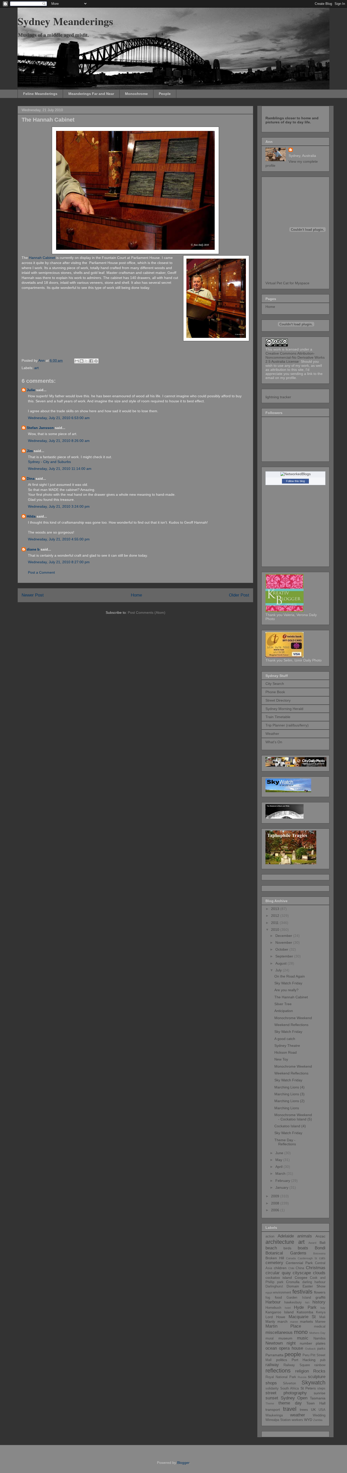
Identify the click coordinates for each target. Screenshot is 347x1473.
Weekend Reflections (291, 1025)
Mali (322, 1317)
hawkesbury (293, 1302)
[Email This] (76, 360)
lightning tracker (278, 397)
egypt (268, 1292)
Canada (291, 1258)
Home (136, 595)
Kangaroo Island (279, 1312)
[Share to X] (86, 360)
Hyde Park (305, 1307)
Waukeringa (274, 1415)
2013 (275, 909)
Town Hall (315, 1403)
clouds (319, 1272)
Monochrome (136, 94)
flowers (319, 1292)
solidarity (272, 1388)
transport (272, 1410)
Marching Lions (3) (289, 1094)
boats (303, 1248)
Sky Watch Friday (288, 983)
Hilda (31, 516)
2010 (275, 930)
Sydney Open (294, 1398)
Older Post (239, 595)
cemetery (274, 1262)
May (279, 1160)
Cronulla (292, 1282)
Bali (322, 1242)
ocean (271, 1348)
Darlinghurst (274, 1286)
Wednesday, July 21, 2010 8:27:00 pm (59, 562)
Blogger (183, 1463)
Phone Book (275, 692)
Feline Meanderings (40, 94)
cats (322, 1258)
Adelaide (286, 1236)
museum (285, 1338)
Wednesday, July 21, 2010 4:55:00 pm (59, 539)
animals (304, 1236)
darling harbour (314, 1282)
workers (297, 1420)
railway (272, 1364)
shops (271, 1383)
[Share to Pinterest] (96, 360)
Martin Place (283, 1326)
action (269, 1236)
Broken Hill (274, 1258)
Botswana (319, 1253)
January (282, 1187)
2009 (275, 1196)
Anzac (320, 1236)
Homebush (273, 1308)
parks (321, 1348)
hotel (288, 1307)
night (291, 1343)
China (300, 1268)
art (36, 368)
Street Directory (278, 700)
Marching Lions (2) (289, 1101)
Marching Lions (286, 1108)
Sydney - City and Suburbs (49, 462)
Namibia (319, 1338)
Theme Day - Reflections (285, 1142)
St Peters (308, 1388)
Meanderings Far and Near (91, 94)
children (280, 1268)
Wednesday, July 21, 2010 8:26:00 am (59, 441)
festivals (302, 1291)
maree (294, 1321)
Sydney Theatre (287, 1046)
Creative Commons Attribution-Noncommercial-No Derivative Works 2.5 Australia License (295, 357)
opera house (291, 1348)
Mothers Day (317, 1332)
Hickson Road (285, 1052)
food (278, 1297)
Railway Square (296, 1365)
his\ (307, 1302)
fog (267, 1297)
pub (322, 1360)
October (282, 949)
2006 (275, 1210)
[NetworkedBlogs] (295, 474)
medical (319, 1326)
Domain (293, 1286)
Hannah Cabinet (42, 258)
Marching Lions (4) (289, 1087)
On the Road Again (289, 976)
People (165, 94)
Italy (322, 1307)
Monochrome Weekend (293, 1018)
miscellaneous (279, 1332)
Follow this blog (295, 481)
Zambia (317, 1419)
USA (322, 1410)
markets (306, 1321)
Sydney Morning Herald (284, 709)
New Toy (281, 1059)
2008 (275, 1203)
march (282, 1321)
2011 (275, 923)
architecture (279, 1242)
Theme (269, 1403)
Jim (30, 451)
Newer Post (33, 595)
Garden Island (299, 1297)
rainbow (319, 1365)
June (279, 1153)
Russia (302, 1377)
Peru (306, 1355)
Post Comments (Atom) (146, 612)
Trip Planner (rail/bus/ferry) (287, 725)
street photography (286, 1393)
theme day (290, 1403)
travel (289, 1409)
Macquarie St (302, 1316)
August (281, 963)
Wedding (319, 1415)
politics (281, 1360)
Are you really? (286, 990)
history (318, 1302)
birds (287, 1248)
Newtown (274, 1343)
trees (304, 1410)
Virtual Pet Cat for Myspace (287, 283)
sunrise (319, 1393)
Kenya (320, 1312)
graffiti (320, 1297)
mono (301, 1332)
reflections (278, 1370)
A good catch (284, 1039)
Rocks (319, 1371)
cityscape (302, 1272)
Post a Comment (41, 572)
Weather (272, 734)
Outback (310, 1348)
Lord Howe (275, 1317)
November (284, 942)
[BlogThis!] (81, 360)
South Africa (289, 1388)
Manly (270, 1321)
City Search (274, 684)
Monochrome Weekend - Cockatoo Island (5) (293, 1117)
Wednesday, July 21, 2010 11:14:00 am (59, 469)
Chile (291, 1268)
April (279, 1167)
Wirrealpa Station (278, 1420)
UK (313, 1410)
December (284, 936)
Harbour (273, 1302)
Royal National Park (280, 1377)
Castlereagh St (307, 1258)
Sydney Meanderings (65, 21)
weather (297, 1415)
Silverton (289, 1383)
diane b (33, 549)
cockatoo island (278, 1278)
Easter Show (314, 1286)
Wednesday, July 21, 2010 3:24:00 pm (59, 506)
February (283, 1181)
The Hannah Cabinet (291, 997)
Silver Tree (283, 1004)
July (279, 970)
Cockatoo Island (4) (290, 1126)
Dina (31, 478)
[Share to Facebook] (91, 360)
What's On (273, 742)
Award (312, 1242)
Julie (31, 390)
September (284, 956)
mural (269, 1338)
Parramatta (274, 1355)
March (281, 1173)
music (302, 1338)
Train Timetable (277, 717)
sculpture (316, 1376)
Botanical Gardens (285, 1253)
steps (321, 1388)
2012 (275, 916)
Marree (320, 1321)
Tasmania (317, 1398)
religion (302, 1371)
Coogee (301, 1278)
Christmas (315, 1267)
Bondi (320, 1248)
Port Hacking (304, 1360)
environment (282, 1292)
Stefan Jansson (40, 428)
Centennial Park (299, 1263)
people (293, 1354)
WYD (308, 1420)
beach (271, 1248)
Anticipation (283, 1011)
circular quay (278, 1272)
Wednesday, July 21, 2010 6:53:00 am (59, 418)
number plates (312, 1343)
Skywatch (313, 1382)
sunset (271, 1398)
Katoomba (305, 1312)
